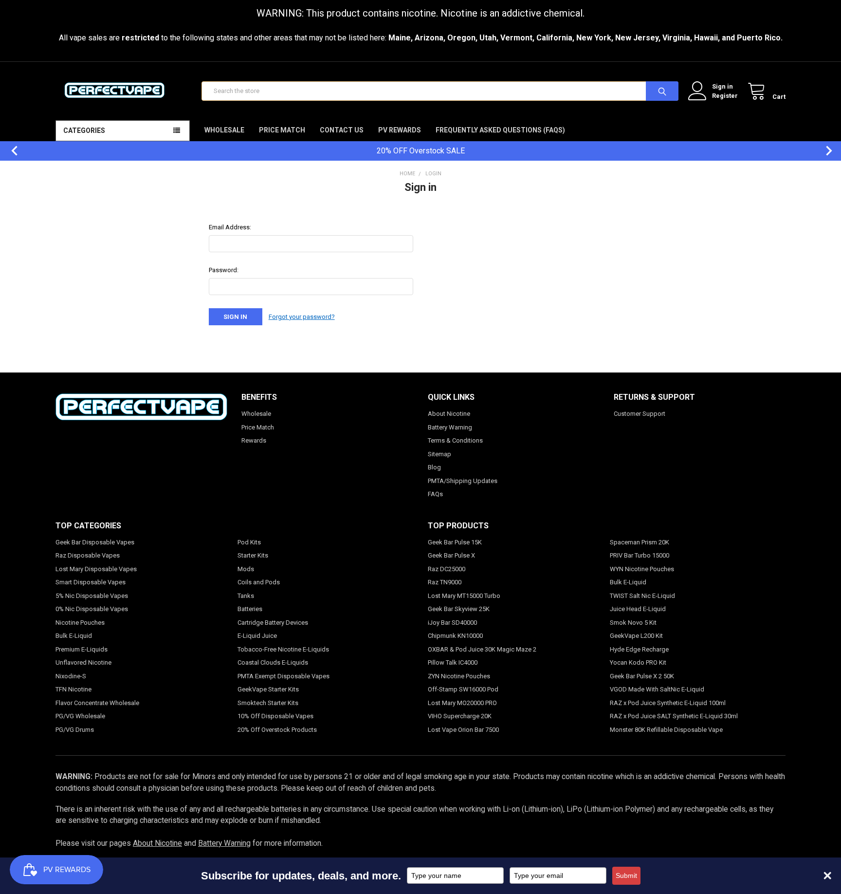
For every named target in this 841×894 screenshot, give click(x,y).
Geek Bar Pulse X (451, 555)
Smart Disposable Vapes (90, 582)
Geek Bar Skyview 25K (459, 609)
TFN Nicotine (73, 689)
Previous (9, 151)
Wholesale (224, 130)
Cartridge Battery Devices (273, 622)
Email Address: (230, 227)
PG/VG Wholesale (80, 716)
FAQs (435, 494)
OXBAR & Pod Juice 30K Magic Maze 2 (482, 649)
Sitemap (439, 454)
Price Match (282, 130)
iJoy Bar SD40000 (452, 622)
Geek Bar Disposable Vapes (94, 542)
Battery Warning (450, 427)
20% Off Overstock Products (277, 729)
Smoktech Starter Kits (268, 703)
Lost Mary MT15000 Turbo (464, 595)
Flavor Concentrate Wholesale (97, 703)
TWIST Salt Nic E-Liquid (642, 595)
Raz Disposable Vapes (87, 555)
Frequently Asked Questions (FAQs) (500, 130)
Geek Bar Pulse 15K (455, 542)
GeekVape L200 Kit (636, 635)
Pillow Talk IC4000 (452, 662)
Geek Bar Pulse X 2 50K (642, 676)
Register (725, 95)
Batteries (250, 609)
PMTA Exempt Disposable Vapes (283, 676)
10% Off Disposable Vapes (275, 716)
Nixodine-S (70, 676)
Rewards (253, 440)
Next (824, 151)
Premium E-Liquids (81, 649)
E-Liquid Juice (257, 635)
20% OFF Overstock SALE (421, 150)
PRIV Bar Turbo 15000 (639, 555)
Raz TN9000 (444, 582)
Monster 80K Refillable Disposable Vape (666, 729)
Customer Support (639, 413)
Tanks (246, 595)
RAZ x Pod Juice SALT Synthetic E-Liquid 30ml (674, 716)
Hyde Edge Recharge (639, 649)
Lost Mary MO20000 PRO (462, 703)
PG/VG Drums (74, 729)
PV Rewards (399, 130)
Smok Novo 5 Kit (633, 622)
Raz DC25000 (446, 569)
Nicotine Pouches (80, 622)
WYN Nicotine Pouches (642, 569)
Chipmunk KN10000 (455, 635)
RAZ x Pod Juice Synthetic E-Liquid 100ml (668, 703)
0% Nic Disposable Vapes (91, 609)
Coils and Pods (259, 582)
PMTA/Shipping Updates (462, 480)
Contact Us (342, 130)
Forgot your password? (302, 316)
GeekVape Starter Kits (268, 689)
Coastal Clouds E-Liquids (273, 662)
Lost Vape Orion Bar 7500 (463, 729)
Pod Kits (249, 542)
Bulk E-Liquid (73, 635)
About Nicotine (449, 413)
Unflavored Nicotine (83, 662)
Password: (223, 270)
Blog (434, 467)
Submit (626, 875)
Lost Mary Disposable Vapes (96, 569)
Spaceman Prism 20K (639, 542)
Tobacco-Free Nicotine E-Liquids (283, 649)
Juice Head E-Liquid (638, 609)
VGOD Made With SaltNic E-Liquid (657, 689)
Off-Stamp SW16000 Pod (463, 689)
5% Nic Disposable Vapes (91, 595)
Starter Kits (253, 555)
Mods (246, 569)
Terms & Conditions (455, 440)
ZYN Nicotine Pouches (459, 676)
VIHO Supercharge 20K (460, 716)
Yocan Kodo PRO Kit (638, 662)
